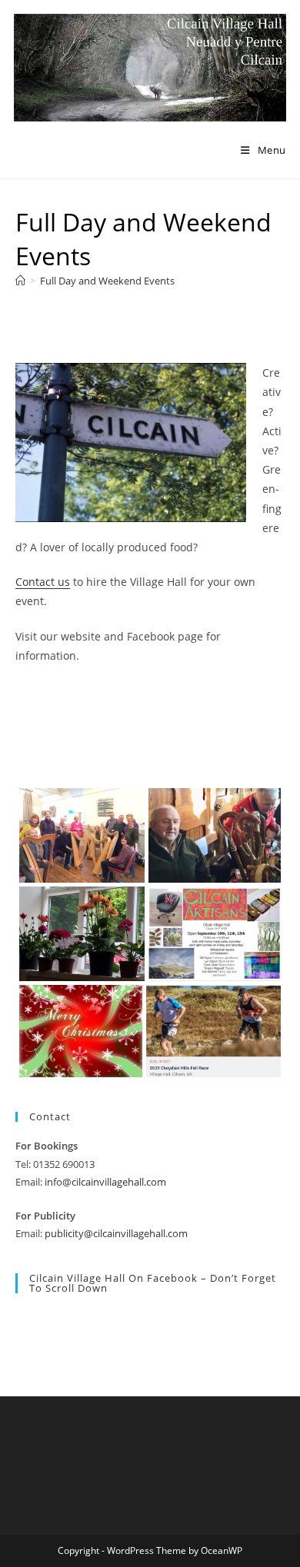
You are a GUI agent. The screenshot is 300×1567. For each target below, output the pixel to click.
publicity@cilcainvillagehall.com (116, 1233)
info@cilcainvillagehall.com (105, 1182)
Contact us (42, 581)
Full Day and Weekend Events (107, 281)
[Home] (20, 281)
